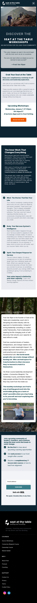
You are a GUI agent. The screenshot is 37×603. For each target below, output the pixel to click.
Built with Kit (18, 492)
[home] (11, 3)
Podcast (4, 564)
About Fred (5, 560)
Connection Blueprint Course (10, 544)
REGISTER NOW (18, 120)
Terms (4, 584)
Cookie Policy (6, 587)
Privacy (4, 580)
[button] (33, 3)
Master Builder (6, 551)
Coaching (5, 567)
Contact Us (5, 577)
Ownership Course (7, 547)
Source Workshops (7, 541)
